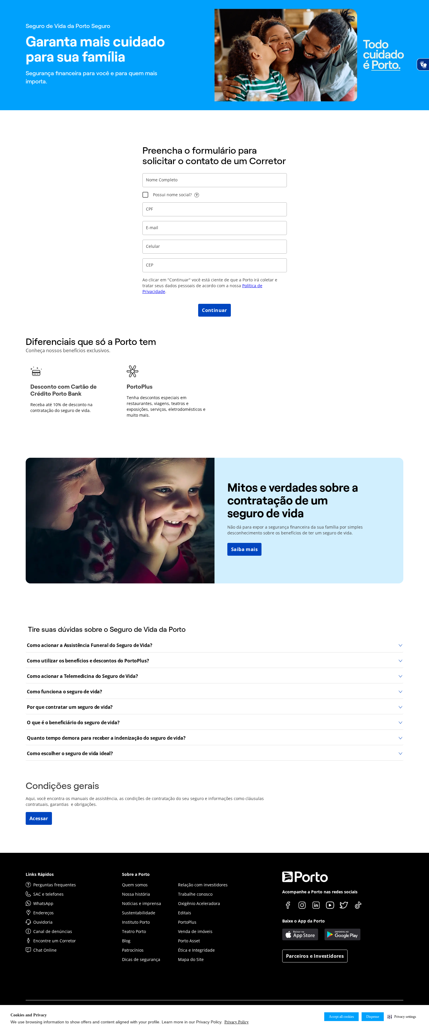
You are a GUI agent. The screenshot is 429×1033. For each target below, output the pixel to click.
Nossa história (136, 894)
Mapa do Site (191, 959)
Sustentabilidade (138, 913)
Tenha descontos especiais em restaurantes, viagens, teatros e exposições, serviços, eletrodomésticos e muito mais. (166, 406)
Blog (126, 940)
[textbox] (214, 180)
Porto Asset (189, 940)
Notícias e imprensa (141, 903)
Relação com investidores (203, 885)
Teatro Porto (134, 931)
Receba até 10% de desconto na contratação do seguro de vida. (61, 407)
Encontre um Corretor (54, 940)
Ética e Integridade (196, 950)
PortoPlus (140, 386)
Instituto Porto (136, 922)
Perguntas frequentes (54, 885)
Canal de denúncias (52, 931)
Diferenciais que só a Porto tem (91, 341)
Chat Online (45, 950)
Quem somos (135, 885)
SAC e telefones (48, 894)
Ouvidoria (43, 922)
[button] (401, 1016)
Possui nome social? (172, 194)
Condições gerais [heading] (62, 786)
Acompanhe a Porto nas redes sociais (320, 892)
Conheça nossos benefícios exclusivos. (68, 350)
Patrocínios (133, 950)
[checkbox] (145, 195)
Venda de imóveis (195, 931)
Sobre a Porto (136, 874)
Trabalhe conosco (195, 894)
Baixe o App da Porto (303, 921)
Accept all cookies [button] (341, 1017)
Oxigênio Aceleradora (199, 903)
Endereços (43, 913)
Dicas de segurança (141, 959)
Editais (184, 913)
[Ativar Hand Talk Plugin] (423, 64)
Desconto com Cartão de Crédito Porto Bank (63, 390)
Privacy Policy (236, 1022)
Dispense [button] (372, 1017)
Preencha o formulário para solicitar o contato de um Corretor (214, 155)
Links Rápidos (40, 874)
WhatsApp (43, 903)
